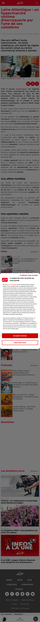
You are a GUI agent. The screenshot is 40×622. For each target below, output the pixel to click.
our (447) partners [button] (12, 284)
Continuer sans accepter (29, 275)
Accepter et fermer (20, 336)
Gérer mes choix (20, 342)
